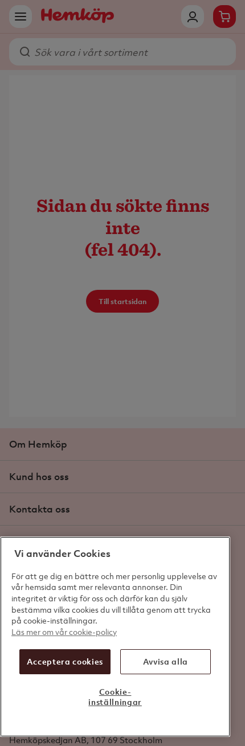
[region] (115, 636)
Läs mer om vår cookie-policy (64, 631)
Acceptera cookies (65, 661)
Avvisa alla (165, 661)
